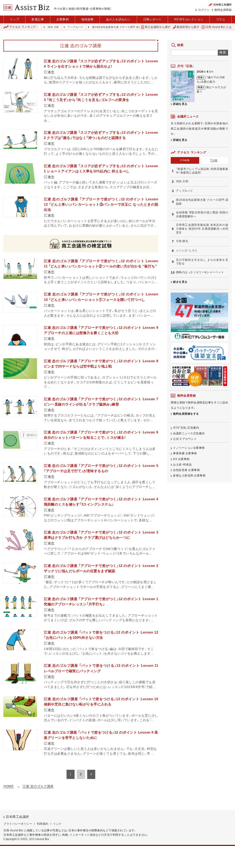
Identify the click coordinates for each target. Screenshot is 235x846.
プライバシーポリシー (17, 823)
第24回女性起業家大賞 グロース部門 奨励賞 (104, 27)
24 (185, 160)
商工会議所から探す (158, 27)
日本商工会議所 (17, 817)
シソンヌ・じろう (187, 250)
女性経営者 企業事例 (186, 470)
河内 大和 (39, 27)
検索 (223, 52)
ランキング (22, 27)
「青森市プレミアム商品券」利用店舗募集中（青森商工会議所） (202, 170)
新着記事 (37, 19)
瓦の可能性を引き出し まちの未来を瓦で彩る (202, 261)
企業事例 (62, 19)
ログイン (204, 9)
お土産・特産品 (182, 464)
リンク (57, 823)
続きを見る (180, 281)
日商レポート (152, 19)
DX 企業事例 (181, 459)
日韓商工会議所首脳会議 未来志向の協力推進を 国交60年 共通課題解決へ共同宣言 (202, 228)
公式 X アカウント (185, 439)
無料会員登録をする (186, 413)
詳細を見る (180, 104)
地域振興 (87, 19)
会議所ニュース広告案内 (189, 433)
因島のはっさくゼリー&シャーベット (200, 272)
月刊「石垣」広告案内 (186, 427)
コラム (220, 19)
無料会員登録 (223, 9)
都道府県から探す (187, 27)
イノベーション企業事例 (189, 447)
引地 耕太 (182, 241)
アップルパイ (61, 27)
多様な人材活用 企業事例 (189, 475)
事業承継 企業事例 (185, 453)
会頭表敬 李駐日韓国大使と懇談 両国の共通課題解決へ (202, 214)
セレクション (189, 19)
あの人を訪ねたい (118, 19)
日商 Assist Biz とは (218, 27)
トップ (14, 19)
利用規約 (42, 823)
